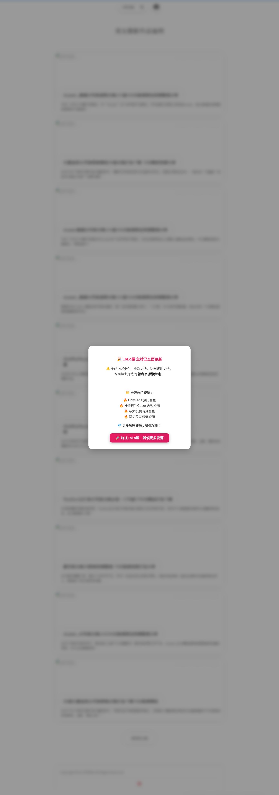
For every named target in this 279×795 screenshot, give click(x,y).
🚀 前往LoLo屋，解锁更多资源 (139, 438)
